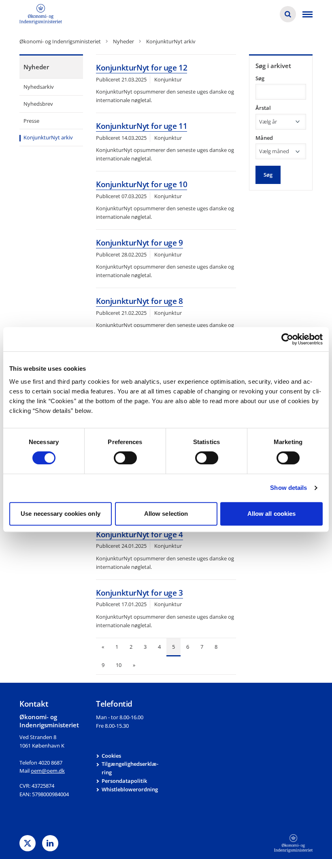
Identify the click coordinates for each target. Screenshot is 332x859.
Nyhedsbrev (38, 103)
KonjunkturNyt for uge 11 (141, 126)
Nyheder (36, 67)
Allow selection (166, 513)
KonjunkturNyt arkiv (48, 137)
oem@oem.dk (48, 770)
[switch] (125, 457)
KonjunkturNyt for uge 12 (141, 67)
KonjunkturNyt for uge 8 (139, 301)
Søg (259, 78)
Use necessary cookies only (60, 513)
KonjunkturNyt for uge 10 (141, 184)
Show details (288, 487)
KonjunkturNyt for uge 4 (139, 534)
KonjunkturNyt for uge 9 (139, 242)
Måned (264, 137)
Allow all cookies (271, 513)
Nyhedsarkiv (38, 86)
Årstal (263, 107)
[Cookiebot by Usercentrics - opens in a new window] (287, 339)
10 (118, 665)
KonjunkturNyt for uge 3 (139, 593)
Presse (31, 120)
